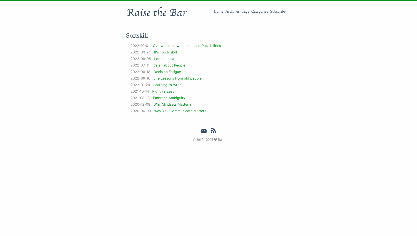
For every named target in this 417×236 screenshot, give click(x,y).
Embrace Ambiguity (169, 98)
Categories (259, 11)
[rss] (213, 131)
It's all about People (169, 65)
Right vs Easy (163, 91)
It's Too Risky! (165, 52)
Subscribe (278, 11)
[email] (203, 131)
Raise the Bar (156, 13)
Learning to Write (167, 85)
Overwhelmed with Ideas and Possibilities (187, 45)
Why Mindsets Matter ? (172, 104)
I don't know (164, 59)
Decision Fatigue (167, 72)
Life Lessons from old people (178, 78)
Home (218, 11)
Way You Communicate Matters (180, 111)
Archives (232, 11)
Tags (245, 11)
